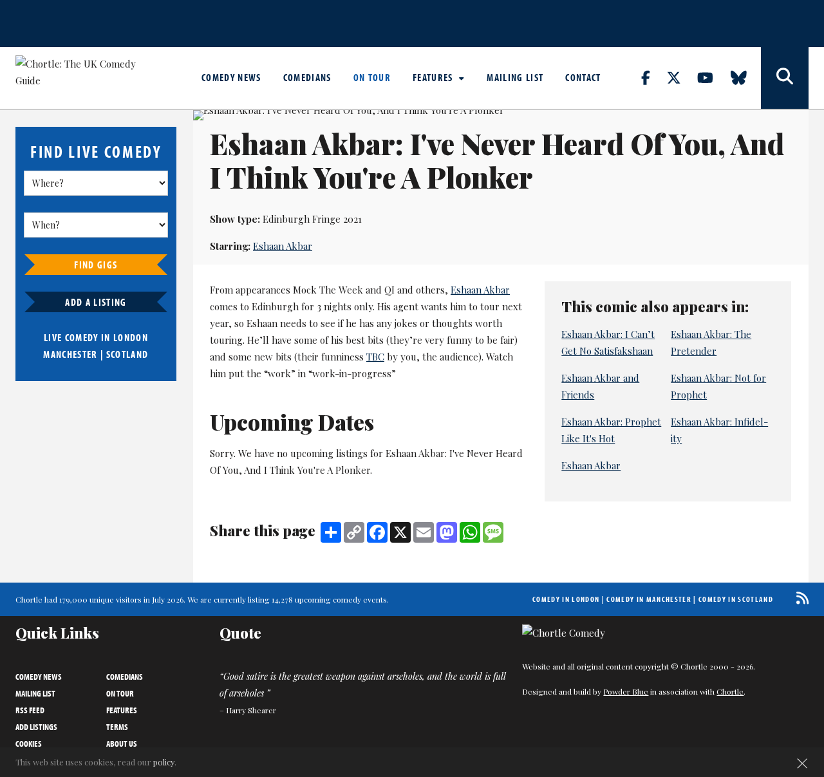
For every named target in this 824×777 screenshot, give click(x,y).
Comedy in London (565, 599)
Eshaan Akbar (282, 245)
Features (434, 77)
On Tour (372, 77)
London (130, 337)
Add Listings (36, 727)
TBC (375, 356)
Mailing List (515, 77)
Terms (117, 727)
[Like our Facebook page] (653, 77)
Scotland (127, 354)
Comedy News (231, 77)
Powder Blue (625, 691)
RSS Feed (29, 710)
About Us (121, 743)
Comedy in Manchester (648, 599)
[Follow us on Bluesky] (746, 77)
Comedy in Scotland (735, 599)
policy (163, 761)
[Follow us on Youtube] (712, 77)
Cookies (28, 743)
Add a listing (95, 301)
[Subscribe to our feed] (799, 597)
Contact (583, 77)
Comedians (307, 77)
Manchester (70, 354)
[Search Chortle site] (785, 78)
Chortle (730, 691)
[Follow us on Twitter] (681, 77)
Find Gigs (95, 264)
